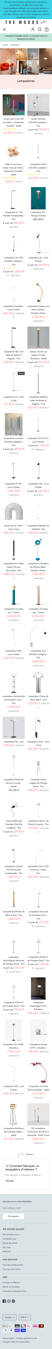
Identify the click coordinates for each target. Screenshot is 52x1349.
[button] (9, 129)
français (8, 1317)
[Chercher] (39, 28)
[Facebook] (4, 1301)
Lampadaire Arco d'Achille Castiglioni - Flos (38, 654)
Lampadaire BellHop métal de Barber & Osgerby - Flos (38, 400)
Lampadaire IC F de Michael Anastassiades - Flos (13, 216)
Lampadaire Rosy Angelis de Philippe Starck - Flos (38, 783)
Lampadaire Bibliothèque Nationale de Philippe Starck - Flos (14, 960)
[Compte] (32, 28)
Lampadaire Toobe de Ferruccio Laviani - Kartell (13, 783)
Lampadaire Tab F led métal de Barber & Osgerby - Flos (13, 355)
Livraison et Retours (11, 1282)
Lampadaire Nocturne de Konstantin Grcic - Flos (38, 915)
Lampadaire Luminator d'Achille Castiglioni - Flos (14, 442)
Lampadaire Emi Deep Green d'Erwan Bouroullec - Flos (14, 567)
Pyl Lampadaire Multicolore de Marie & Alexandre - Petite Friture (38, 1132)
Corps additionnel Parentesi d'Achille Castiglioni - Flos (13, 824)
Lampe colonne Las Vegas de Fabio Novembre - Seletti (38, 355)
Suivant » (30, 1154)
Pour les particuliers (11, 1269)
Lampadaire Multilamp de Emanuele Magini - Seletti (14, 1132)
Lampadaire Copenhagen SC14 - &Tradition (38, 1006)
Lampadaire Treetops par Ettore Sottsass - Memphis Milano (38, 310)
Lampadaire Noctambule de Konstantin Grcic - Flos (14, 700)
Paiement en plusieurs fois (14, 1291)
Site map (7, 1247)
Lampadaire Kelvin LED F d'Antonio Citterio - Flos (38, 870)
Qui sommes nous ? (11, 1234)
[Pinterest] (13, 1301)
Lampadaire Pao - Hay (14, 741)
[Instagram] (9, 1301)
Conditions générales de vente (26, 1338)
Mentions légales (8, 1338)
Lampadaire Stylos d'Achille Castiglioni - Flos (38, 168)
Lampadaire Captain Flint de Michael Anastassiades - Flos (14, 870)
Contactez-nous (9, 1238)
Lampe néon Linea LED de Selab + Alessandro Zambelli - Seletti (13, 122)
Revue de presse (10, 1242)
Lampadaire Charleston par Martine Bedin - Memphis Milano (38, 567)
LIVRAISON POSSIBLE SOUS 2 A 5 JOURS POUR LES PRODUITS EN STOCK (26, 37)
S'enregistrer (13, 1216)
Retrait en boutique (11, 1286)
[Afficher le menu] (4, 29)
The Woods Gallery (22, 1342)
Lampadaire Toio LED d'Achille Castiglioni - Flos (13, 261)
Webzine (7, 1251)
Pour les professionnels (13, 1264)
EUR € (23, 1317)
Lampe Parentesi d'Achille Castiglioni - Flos (38, 122)
